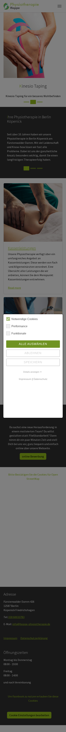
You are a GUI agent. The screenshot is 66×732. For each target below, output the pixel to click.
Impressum (25, 379)
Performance (19, 326)
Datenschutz (40, 379)
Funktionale (18, 333)
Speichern (33, 362)
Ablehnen (33, 353)
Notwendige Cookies (24, 319)
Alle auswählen (33, 343)
